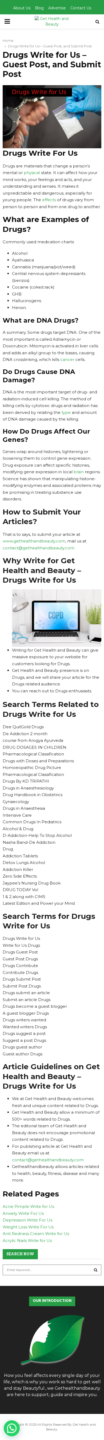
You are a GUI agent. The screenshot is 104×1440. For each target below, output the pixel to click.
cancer (67, 359)
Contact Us (80, 8)
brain (79, 471)
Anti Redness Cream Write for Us (36, 1233)
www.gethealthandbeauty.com (34, 541)
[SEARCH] (95, 1270)
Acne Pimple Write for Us (28, 1206)
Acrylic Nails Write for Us (27, 1240)
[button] (12, 1428)
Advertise (57, 8)
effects (49, 199)
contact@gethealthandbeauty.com (38, 547)
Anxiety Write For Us (23, 1213)
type (66, 412)
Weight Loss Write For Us (28, 1226)
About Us (21, 8)
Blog (39, 8)
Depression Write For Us (27, 1220)
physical (32, 172)
